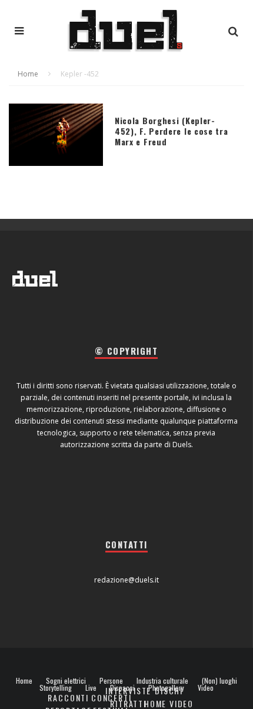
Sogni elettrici (66, 680)
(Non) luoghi (219, 680)
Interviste (128, 690)
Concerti (111, 697)
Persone (111, 680)
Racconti (68, 697)
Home (24, 680)
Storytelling (55, 687)
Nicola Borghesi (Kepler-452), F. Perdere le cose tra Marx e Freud (171, 131)
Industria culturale (162, 680)
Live (90, 687)
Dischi (169, 690)
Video (206, 687)
